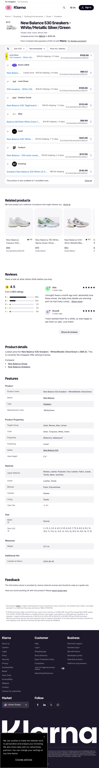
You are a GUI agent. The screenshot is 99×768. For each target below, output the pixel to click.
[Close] (44, 737)
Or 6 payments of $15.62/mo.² (77, 123)
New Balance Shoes (17, 363)
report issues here (59, 590)
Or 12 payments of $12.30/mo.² (76, 157)
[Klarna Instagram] (58, 705)
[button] (73, 7)
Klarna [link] (7, 17)
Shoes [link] (48, 17)
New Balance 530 (50, 450)
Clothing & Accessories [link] (33, 17)
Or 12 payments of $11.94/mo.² (77, 107)
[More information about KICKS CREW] (7, 65)
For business (23, 2)
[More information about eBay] (7, 114)
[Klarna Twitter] (51, 705)
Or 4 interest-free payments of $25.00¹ (75, 58)
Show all (66, 204)
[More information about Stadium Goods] (7, 97)
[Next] (90, 229)
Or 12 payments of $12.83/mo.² (76, 173)
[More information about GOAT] (7, 131)
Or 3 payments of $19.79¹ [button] (15, 251)
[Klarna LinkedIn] (44, 705)
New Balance (48, 398)
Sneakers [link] (58, 17)
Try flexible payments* (77, 41)
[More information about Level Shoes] (7, 81)
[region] (24, 750)
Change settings (23, 759)
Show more (76, 301)
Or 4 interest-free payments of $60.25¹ (74, 140)
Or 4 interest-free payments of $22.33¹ (74, 74)
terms (18, 606)
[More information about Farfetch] (7, 147)
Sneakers (47, 404)
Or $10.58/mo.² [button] (69, 251)
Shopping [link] (17, 17)
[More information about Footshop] (7, 164)
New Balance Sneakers (19, 366)
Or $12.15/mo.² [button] (40, 251)
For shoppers (10, 2)
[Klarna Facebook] (38, 705)
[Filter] (8, 49)
